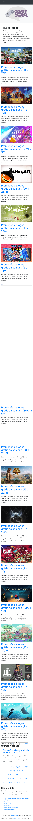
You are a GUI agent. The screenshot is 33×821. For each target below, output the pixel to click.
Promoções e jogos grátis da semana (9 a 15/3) (14, 529)
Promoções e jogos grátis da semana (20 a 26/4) (15, 188)
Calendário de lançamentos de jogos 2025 (17, 798)
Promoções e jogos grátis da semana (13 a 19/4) (15, 228)
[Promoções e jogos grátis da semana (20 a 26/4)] (16, 174)
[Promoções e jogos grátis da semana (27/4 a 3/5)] (16, 135)
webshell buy (16, 819)
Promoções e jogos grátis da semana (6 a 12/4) (14, 267)
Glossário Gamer (9, 800)
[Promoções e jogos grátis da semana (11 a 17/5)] (16, 56)
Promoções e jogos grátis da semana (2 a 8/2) (14, 726)
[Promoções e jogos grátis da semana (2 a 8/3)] (16, 554)
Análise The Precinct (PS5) (11, 775)
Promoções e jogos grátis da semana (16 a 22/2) (15, 647)
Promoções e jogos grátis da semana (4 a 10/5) (14, 109)
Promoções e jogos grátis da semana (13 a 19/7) (16, 751)
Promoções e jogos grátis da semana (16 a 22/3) (15, 489)
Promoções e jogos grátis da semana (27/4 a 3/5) (16, 149)
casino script (15, 815)
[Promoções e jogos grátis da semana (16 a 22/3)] (16, 475)
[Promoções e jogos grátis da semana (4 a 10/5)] (16, 95)
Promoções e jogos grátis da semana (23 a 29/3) (15, 450)
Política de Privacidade (11, 808)
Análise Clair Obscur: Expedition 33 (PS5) (15, 767)
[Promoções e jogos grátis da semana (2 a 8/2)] (16, 712)
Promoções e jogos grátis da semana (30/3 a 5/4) (16, 410)
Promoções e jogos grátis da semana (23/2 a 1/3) (16, 608)
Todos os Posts (9, 804)
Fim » (26, 743)
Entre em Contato (9, 809)
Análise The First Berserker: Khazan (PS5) (15, 779)
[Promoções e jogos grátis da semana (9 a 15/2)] (16, 673)
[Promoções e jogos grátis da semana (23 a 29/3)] (16, 436)
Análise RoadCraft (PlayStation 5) (13, 771)
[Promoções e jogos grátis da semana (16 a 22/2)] (16, 633)
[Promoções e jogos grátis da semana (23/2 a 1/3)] (16, 594)
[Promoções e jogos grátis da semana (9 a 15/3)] (16, 515)
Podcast (6, 802)
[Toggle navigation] (3, 2)
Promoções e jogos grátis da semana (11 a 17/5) (14, 70)
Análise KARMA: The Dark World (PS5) (14, 783)
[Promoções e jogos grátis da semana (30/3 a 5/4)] (16, 345)
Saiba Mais (7, 806)
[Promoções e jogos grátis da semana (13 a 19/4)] (16, 214)
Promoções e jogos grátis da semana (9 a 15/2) (14, 687)
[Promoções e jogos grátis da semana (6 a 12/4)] (16, 253)
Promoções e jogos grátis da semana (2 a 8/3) (14, 568)
